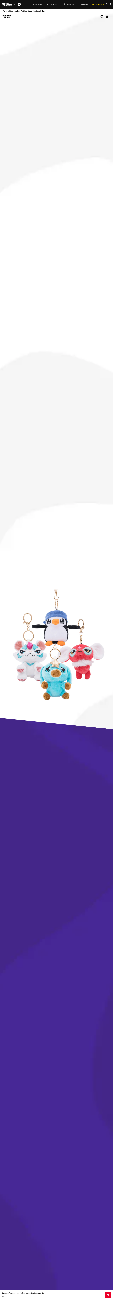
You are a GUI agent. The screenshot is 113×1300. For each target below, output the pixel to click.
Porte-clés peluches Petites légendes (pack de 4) (23, 1293)
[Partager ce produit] (107, 16)
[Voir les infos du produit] (108, 1295)
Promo (84, 4)
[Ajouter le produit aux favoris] (102, 16)
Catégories (51, 4)
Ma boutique (98, 4)
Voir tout (37, 4)
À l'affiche (69, 4)
